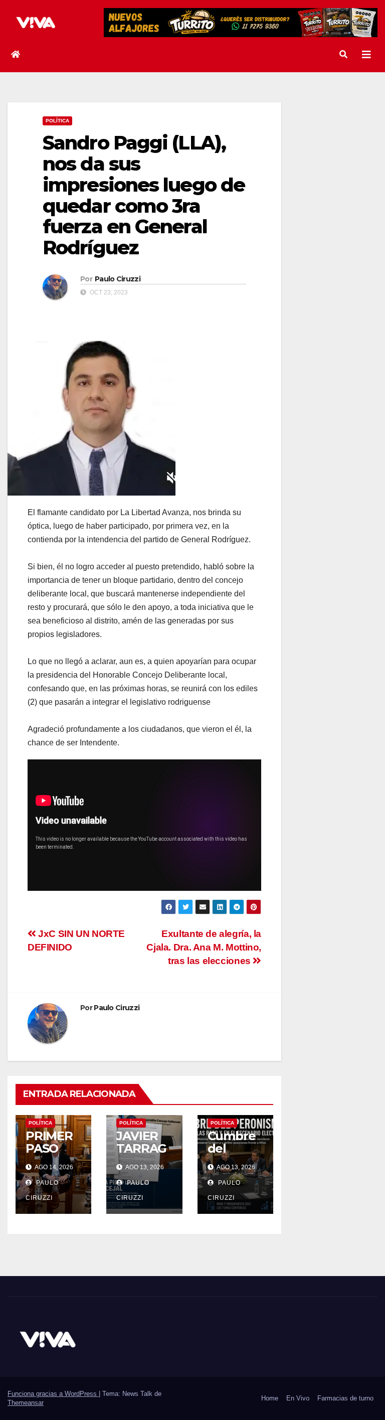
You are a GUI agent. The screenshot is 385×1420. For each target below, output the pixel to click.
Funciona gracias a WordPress (53, 1393)
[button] (343, 54)
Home (269, 1398)
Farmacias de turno (345, 1398)
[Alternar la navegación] (366, 54)
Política (57, 120)
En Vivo (297, 1398)
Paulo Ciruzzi (117, 278)
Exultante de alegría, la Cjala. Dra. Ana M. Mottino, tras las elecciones (203, 947)
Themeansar (26, 1402)
